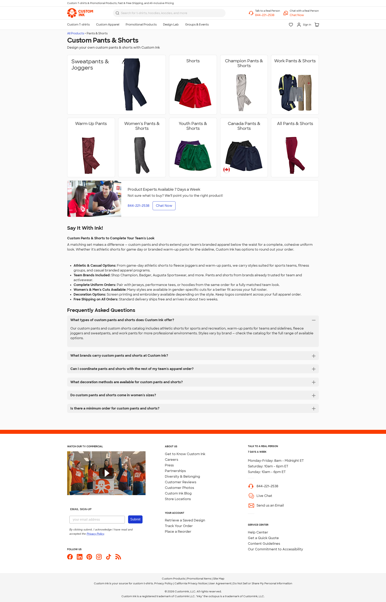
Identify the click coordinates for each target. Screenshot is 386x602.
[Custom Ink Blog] (118, 557)
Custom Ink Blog (178, 493)
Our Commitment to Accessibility (275, 549)
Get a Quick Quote (263, 538)
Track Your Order (179, 526)
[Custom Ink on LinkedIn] (79, 557)
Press (169, 465)
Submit (135, 519)
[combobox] (169, 13)
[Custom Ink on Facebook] (70, 557)
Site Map (218, 578)
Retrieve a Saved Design (185, 520)
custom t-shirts (143, 583)
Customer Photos (179, 488)
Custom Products (173, 578)
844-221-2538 (267, 486)
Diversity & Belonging (182, 476)
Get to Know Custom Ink (185, 454)
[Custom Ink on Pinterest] (89, 557)
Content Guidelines (264, 544)
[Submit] (117, 13)
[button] (304, 15)
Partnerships (175, 471)
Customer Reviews (180, 482)
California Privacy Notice (191, 583)
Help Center (258, 532)
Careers (171, 460)
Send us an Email (270, 505)
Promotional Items (199, 578)
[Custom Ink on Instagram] (99, 557)
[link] (80, 13)
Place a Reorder (178, 531)
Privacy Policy (163, 583)
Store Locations (178, 499)
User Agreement (220, 583)
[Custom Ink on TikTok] (108, 557)
